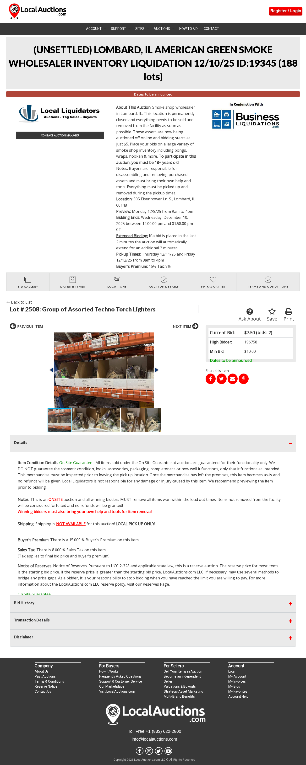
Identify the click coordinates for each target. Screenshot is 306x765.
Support (118, 29)
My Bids (234, 686)
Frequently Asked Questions (120, 676)
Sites (139, 29)
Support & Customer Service (120, 681)
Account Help (238, 696)
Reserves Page (156, 584)
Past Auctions (45, 676)
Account (94, 29)
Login (232, 671)
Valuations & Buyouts (180, 686)
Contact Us (43, 691)
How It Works (109, 671)
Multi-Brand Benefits (179, 696)
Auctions (162, 29)
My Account (237, 676)
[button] (104, 370)
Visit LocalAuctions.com (117, 691)
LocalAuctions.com (179, 572)
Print (289, 319)
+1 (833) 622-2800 (163, 731)
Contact (211, 29)
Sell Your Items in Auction (183, 671)
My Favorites (237, 691)
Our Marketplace (111, 686)
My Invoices (237, 681)
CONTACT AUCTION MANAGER (60, 135)
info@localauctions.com (154, 739)
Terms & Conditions (49, 681)
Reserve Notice (46, 686)
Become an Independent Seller (182, 678)
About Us (42, 671)
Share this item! (218, 370)
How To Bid (188, 29)
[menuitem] (96, 28)
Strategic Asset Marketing (183, 691)
